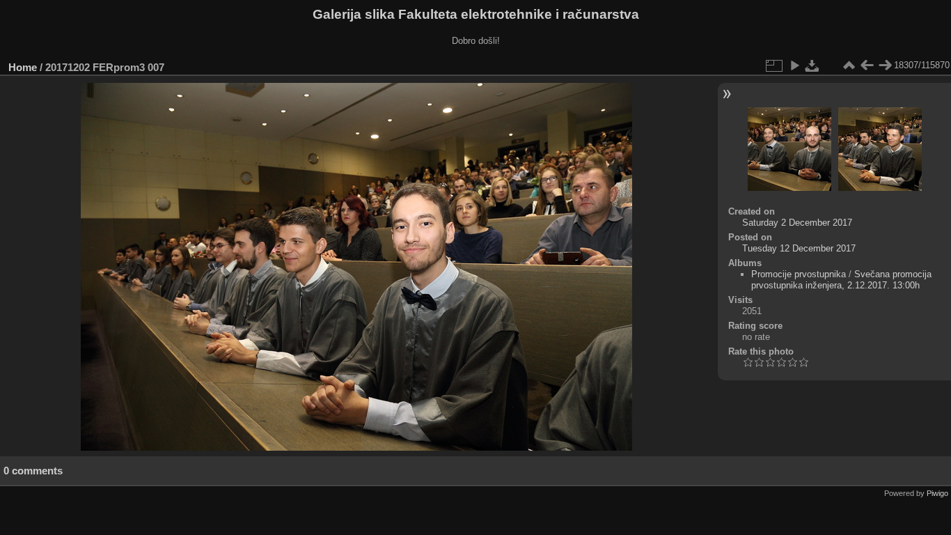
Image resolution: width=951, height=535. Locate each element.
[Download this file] (812, 65)
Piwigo (937, 493)
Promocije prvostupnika (798, 274)
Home (22, 67)
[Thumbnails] (849, 65)
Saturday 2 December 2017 (797, 222)
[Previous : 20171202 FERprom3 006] (867, 65)
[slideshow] (794, 65)
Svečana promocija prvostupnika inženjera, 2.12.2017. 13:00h (841, 279)
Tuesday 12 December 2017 (799, 248)
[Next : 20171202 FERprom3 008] (885, 65)
